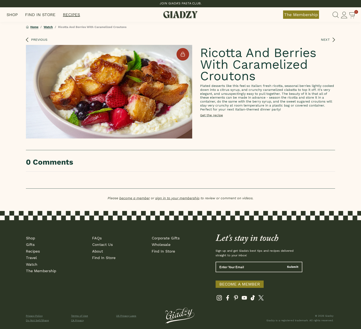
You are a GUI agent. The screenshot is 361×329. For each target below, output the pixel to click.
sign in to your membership (177, 198)
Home (34, 27)
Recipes (71, 14)
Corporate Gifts (166, 238)
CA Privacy (77, 320)
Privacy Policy (34, 315)
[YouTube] (244, 298)
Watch (48, 27)
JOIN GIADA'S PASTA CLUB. (180, 3)
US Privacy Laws (126, 315)
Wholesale (161, 244)
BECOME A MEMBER (239, 284)
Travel (31, 257)
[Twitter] (261, 298)
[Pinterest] (236, 298)
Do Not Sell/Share (37, 320)
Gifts (30, 244)
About (97, 251)
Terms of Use (79, 315)
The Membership (301, 14)
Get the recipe (211, 115)
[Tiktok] (252, 298)
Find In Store (40, 14)
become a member (134, 198)
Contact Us (102, 244)
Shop (12, 14)
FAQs (97, 238)
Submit (293, 266)
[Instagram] (219, 298)
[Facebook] (227, 298)
